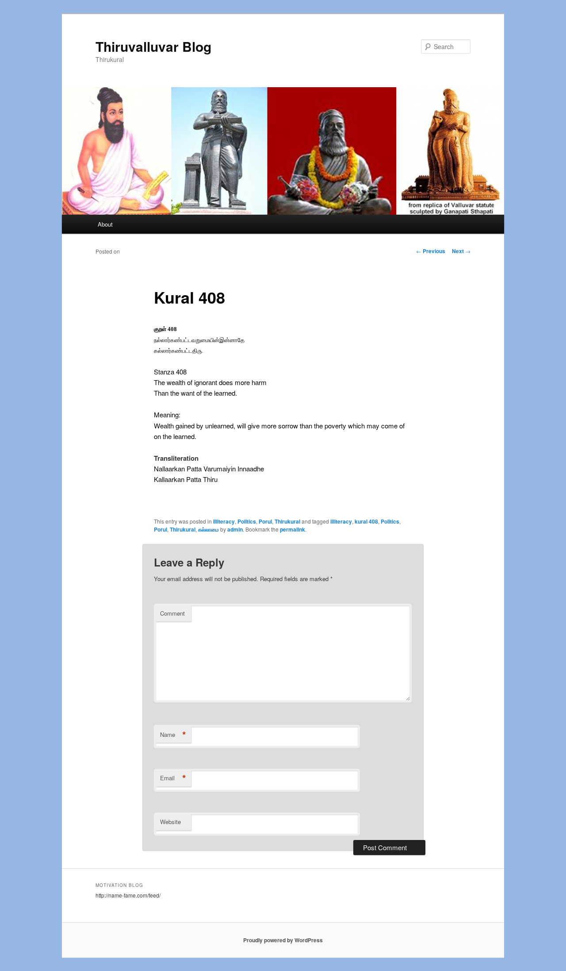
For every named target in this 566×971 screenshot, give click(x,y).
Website (170, 821)
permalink (292, 529)
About (105, 224)
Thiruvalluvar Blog (153, 46)
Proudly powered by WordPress (283, 940)
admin (235, 529)
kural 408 (366, 521)
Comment (172, 613)
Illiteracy (224, 521)
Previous (430, 251)
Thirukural (287, 521)
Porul (265, 521)
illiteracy (341, 521)
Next (461, 251)
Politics (246, 521)
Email (173, 778)
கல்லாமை (208, 529)
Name (173, 735)
